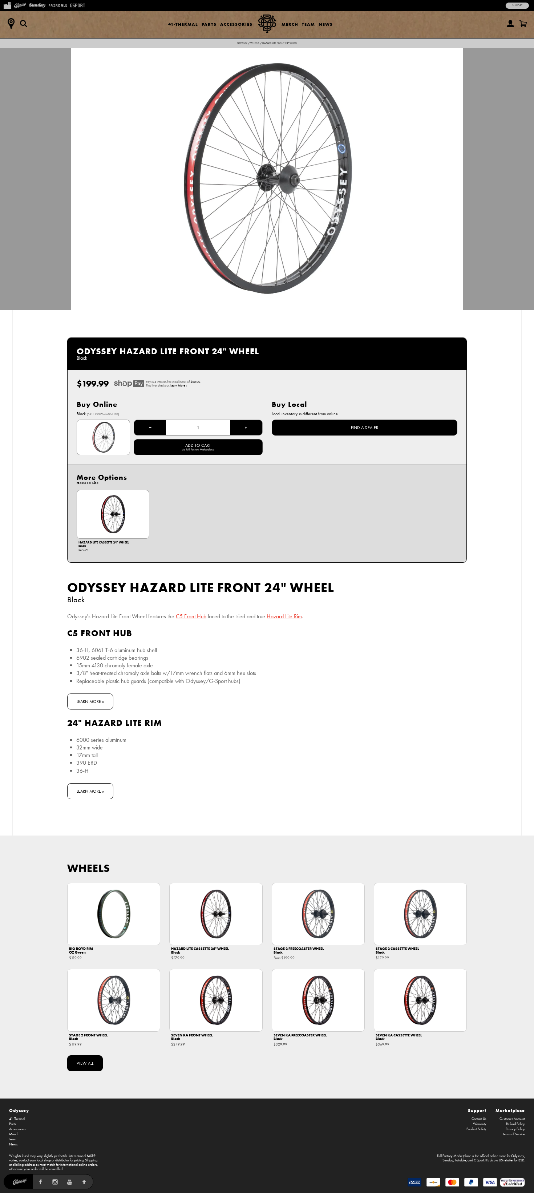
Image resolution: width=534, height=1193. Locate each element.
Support (517, 5)
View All (85, 1063)
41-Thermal (183, 24)
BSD (521, 1160)
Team (308, 24)
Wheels (254, 43)
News (326, 24)
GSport (479, 1160)
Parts (209, 24)
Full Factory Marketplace (454, 1156)
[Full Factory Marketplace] (7, 4)
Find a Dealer (364, 427)
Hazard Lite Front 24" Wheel (279, 43)
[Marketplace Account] (510, 24)
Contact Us (479, 1119)
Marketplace (510, 1110)
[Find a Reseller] (11, 24)
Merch (290, 24)
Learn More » (178, 385)
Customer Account (512, 1119)
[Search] (23, 24)
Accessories (236, 24)
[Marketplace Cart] (523, 24)
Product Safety (476, 1129)
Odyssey (242, 43)
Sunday (447, 1160)
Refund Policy (515, 1124)
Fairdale (460, 1160)
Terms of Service (514, 1134)
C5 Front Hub (191, 616)
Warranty (479, 1124)
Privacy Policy (515, 1129)
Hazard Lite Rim (284, 616)
